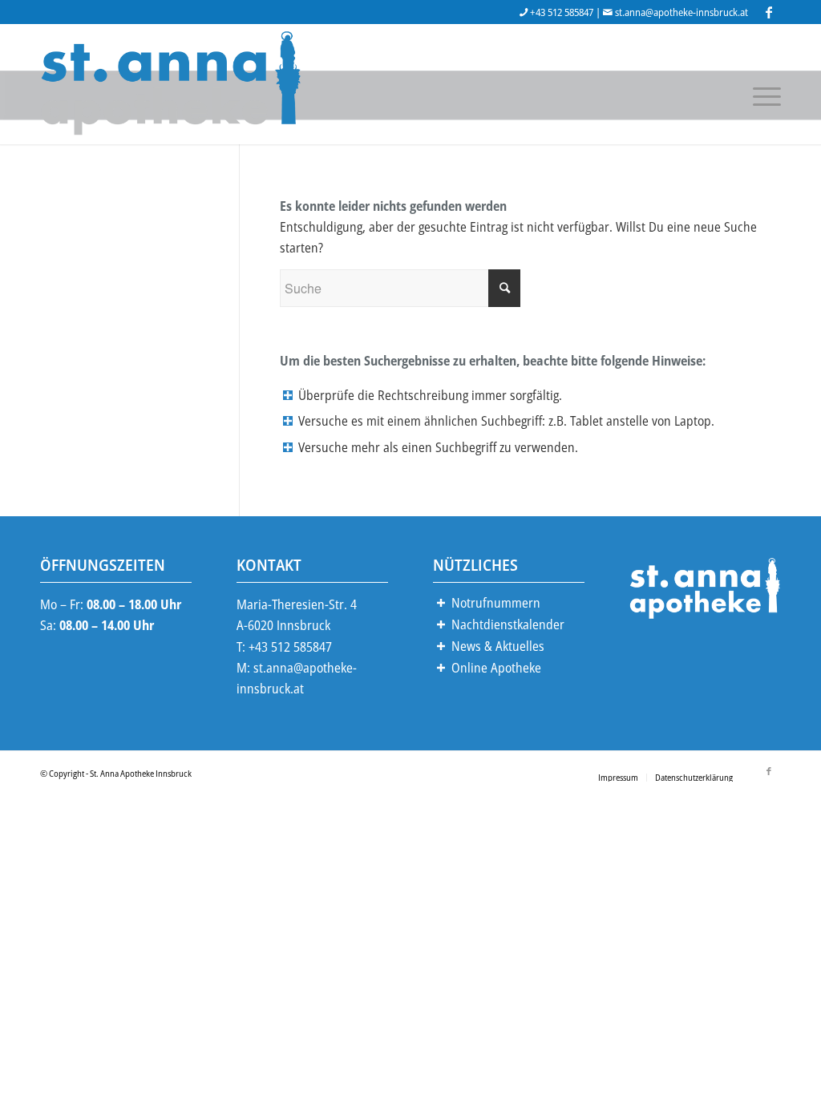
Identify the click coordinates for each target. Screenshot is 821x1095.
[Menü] (761, 94)
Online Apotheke (496, 668)
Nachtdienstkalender (507, 624)
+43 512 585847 (561, 12)
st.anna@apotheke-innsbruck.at (681, 12)
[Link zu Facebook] (769, 12)
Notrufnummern (495, 603)
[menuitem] (618, 778)
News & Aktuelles (497, 646)
